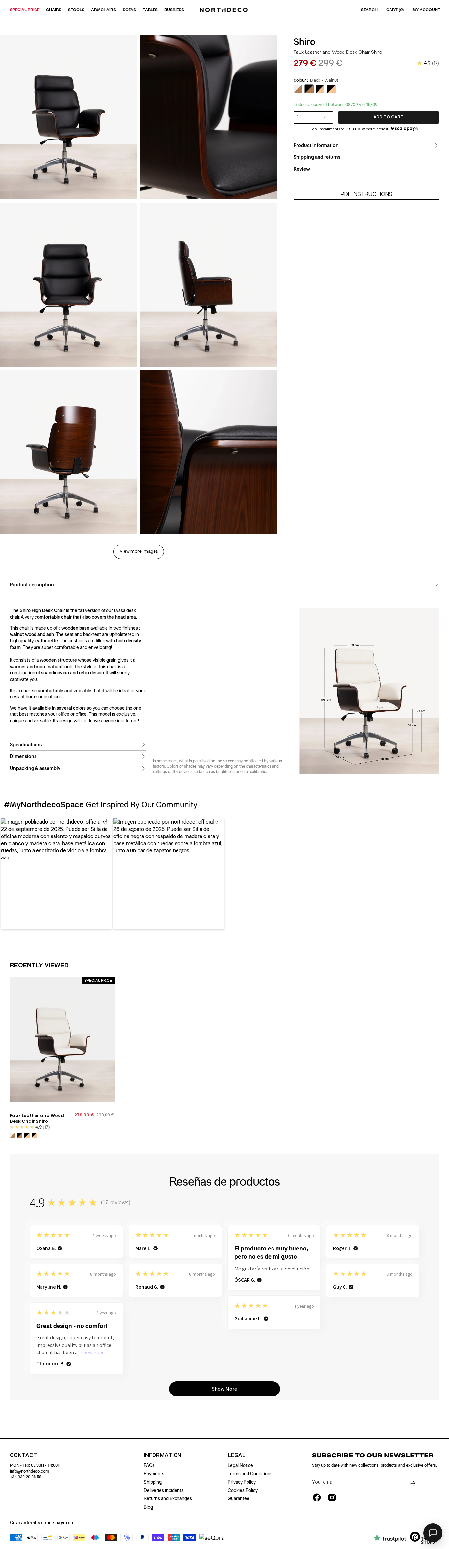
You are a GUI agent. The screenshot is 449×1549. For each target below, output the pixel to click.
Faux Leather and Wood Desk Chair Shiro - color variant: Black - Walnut (19, 1135)
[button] (56, 873)
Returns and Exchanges (168, 1498)
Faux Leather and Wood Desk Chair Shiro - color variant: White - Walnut (12, 1135)
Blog (148, 1507)
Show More (93, 1353)
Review (302, 169)
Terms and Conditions (250, 1473)
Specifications (26, 745)
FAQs (149, 1465)
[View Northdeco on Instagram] (332, 1497)
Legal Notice (240, 1465)
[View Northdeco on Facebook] (317, 1497)
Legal (237, 1455)
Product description (32, 585)
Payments (154, 1473)
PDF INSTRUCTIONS (366, 194)
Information (162, 1455)
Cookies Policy (243, 1490)
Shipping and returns (317, 157)
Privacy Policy (242, 1482)
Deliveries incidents (164, 1490)
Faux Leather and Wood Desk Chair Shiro (37, 1118)
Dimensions (23, 756)
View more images (139, 551)
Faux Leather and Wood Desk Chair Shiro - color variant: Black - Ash (27, 1135)
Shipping (153, 1482)
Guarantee (238, 1498)
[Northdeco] (224, 10)
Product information (316, 145)
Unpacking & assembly (35, 768)
